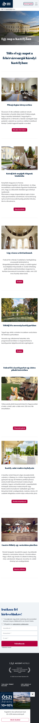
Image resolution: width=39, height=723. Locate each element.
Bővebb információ (19, 130)
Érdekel (19, 282)
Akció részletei (15, 720)
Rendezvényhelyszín (19, 501)
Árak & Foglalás (28, 3)
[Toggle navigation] (37, 3)
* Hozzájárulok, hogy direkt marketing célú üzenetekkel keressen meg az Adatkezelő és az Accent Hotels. (19, 620)
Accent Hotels (9, 9)
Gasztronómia (19, 209)
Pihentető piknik (19, 428)
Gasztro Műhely (19, 569)
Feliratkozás (19, 644)
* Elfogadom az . (16, 624)
